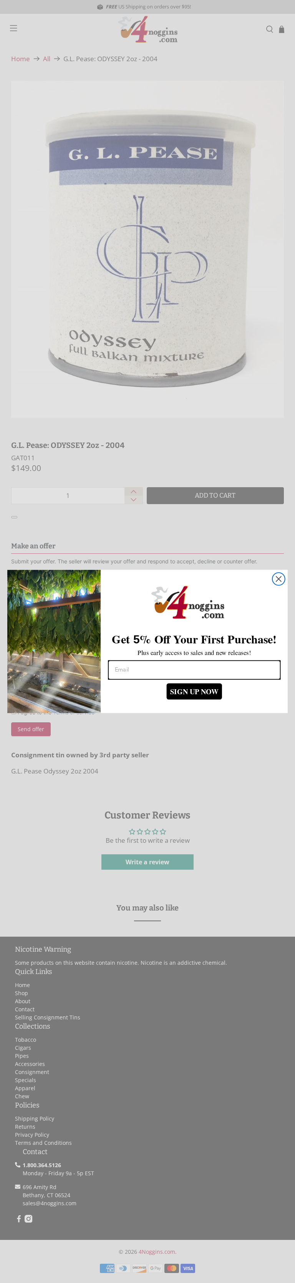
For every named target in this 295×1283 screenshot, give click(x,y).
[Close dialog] (278, 579)
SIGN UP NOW (194, 691)
